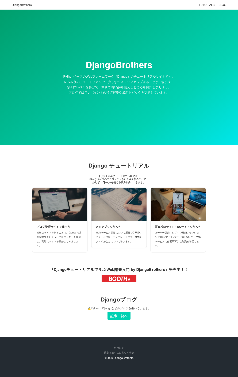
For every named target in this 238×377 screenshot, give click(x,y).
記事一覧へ (119, 315)
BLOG (222, 5)
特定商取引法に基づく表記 (119, 352)
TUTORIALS (207, 5)
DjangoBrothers (22, 5)
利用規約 (119, 347)
